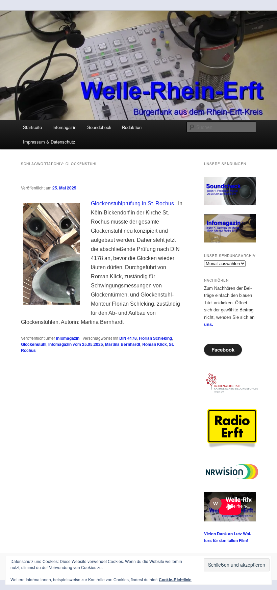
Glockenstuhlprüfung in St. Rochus (132, 203)
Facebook (222, 349)
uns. (208, 324)
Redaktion (132, 127)
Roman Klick (154, 344)
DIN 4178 (128, 338)
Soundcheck (99, 127)
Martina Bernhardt (122, 344)
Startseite (32, 127)
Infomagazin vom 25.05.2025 (75, 344)
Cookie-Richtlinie (175, 579)
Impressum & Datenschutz (49, 141)
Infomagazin (64, 127)
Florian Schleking (155, 338)
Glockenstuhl (33, 344)
